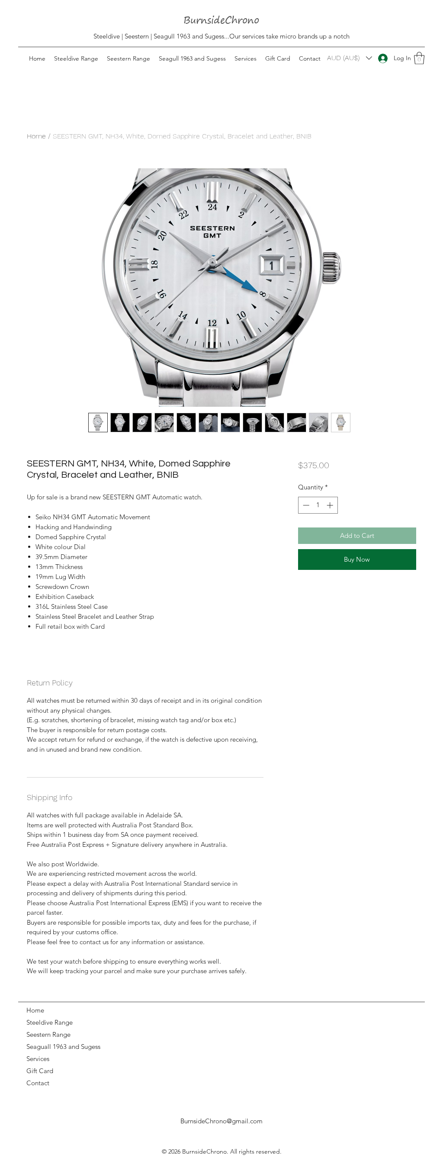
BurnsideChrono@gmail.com (221, 1121)
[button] (419, 58)
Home (36, 136)
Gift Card (39, 1071)
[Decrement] (305, 505)
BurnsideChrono (204, 1151)
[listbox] (349, 58)
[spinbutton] (318, 505)
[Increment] (331, 505)
